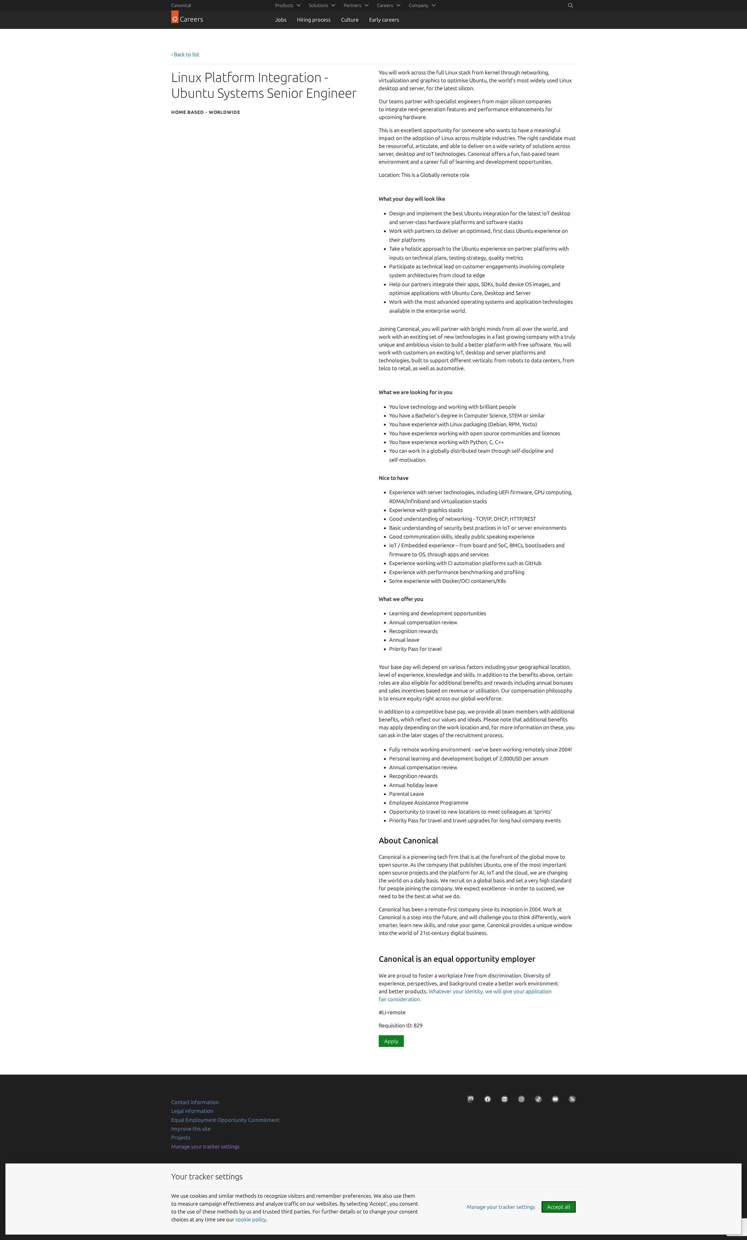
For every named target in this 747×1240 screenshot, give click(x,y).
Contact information (195, 1102)
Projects (181, 1137)
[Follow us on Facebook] (486, 1101)
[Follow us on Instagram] (519, 1101)
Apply (391, 1041)
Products (284, 5)
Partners (352, 5)
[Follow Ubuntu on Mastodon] (469, 1101)
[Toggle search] (570, 5)
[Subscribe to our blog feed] (570, 1101)
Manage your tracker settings (205, 1146)
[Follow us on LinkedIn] (503, 1101)
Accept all (558, 1207)
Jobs (281, 19)
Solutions (318, 5)
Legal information (192, 1111)
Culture (350, 19)
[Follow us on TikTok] (536, 1101)
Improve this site (191, 1128)
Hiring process (314, 19)
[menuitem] (287, 5)
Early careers (384, 19)
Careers (385, 5)
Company (418, 5)
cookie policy (250, 1219)
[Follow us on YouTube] (553, 1101)
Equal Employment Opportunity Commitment (225, 1120)
